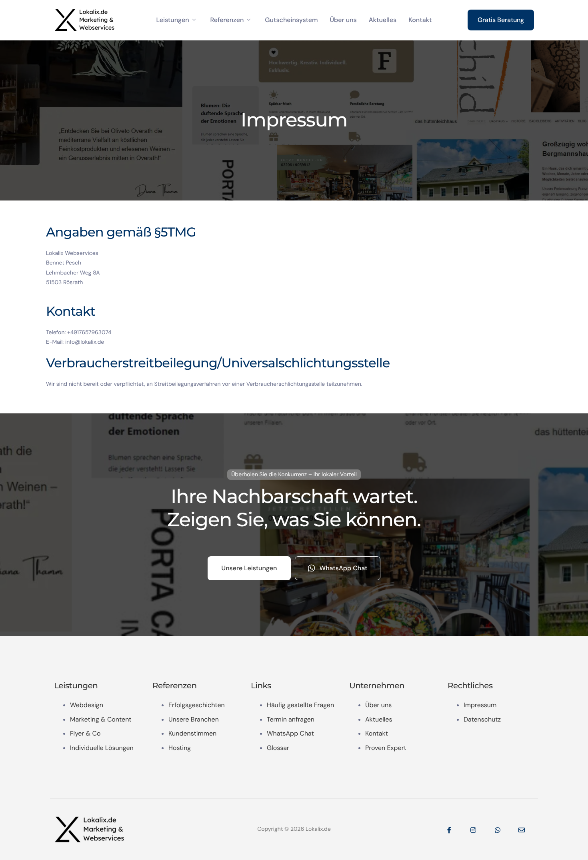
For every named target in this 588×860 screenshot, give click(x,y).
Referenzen (227, 20)
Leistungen (172, 20)
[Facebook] (449, 830)
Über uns (343, 20)
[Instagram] (473, 830)
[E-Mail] (522, 830)
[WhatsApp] (498, 830)
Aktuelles (382, 20)
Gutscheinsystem (291, 20)
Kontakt (420, 20)
